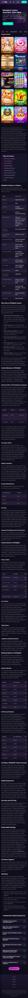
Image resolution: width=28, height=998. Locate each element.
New (21, 31)
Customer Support (9, 177)
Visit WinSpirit (8, 23)
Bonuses (14, 979)
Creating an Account (9, 168)
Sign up (24, 2)
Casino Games (8, 163)
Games (14, 981)
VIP (7, 31)
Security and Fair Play (9, 173)
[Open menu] (10, 2)
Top (2, 31)
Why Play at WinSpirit (9, 158)
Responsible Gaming (9, 175)
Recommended (13, 31)
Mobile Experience (9, 170)
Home (14, 977)
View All (23, 34)
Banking (14, 984)
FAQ (5, 180)
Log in (18, 2)
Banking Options (8, 165)
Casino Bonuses (8, 161)
